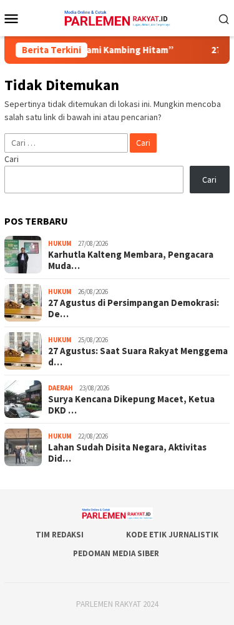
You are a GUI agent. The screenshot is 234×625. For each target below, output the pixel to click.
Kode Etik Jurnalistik (172, 534)
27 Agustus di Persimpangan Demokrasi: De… (133, 308)
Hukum (60, 243)
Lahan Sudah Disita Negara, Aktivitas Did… (127, 453)
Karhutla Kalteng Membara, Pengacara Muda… (130, 260)
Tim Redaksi (60, 534)
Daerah (60, 388)
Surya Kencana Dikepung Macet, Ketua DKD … (131, 405)
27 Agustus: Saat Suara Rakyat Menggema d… (138, 356)
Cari (11, 159)
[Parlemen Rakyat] (117, 17)
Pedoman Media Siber (116, 553)
